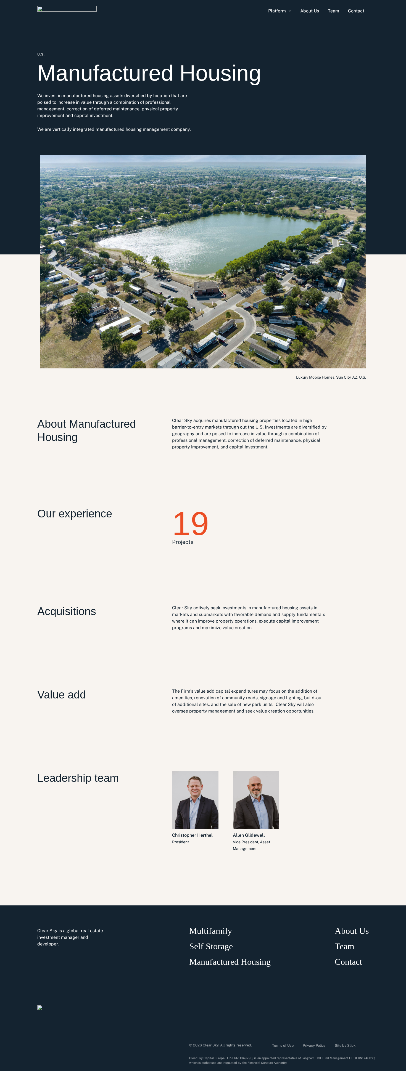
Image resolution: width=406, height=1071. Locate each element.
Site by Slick (345, 1045)
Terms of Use (283, 1045)
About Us (352, 931)
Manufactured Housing (230, 962)
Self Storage (211, 946)
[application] (288, 11)
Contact (348, 962)
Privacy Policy (314, 1045)
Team (344, 946)
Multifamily (210, 931)
